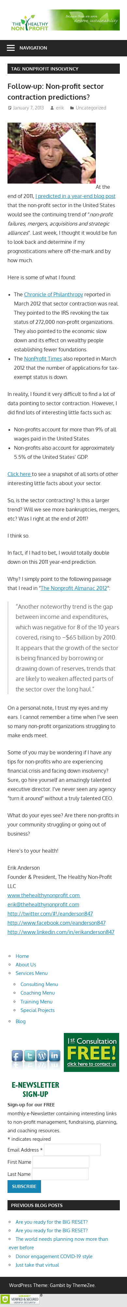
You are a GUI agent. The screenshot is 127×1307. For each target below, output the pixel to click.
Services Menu (32, 973)
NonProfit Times (43, 358)
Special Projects (38, 1010)
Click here (19, 474)
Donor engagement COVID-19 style (54, 1256)
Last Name (19, 1174)
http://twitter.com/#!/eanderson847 (50, 913)
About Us (26, 964)
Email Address (25, 1149)
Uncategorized (91, 107)
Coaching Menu (38, 993)
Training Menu (36, 1002)
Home (22, 956)
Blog (21, 1021)
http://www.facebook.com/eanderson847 (56, 923)
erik (60, 107)
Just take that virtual (37, 1265)
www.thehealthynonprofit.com (44, 895)
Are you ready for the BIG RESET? (52, 1222)
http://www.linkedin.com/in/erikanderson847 (60, 932)
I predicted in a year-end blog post (75, 196)
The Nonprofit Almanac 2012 (74, 588)
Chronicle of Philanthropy (53, 294)
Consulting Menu (39, 984)
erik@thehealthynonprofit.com (43, 904)
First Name (20, 1161)
